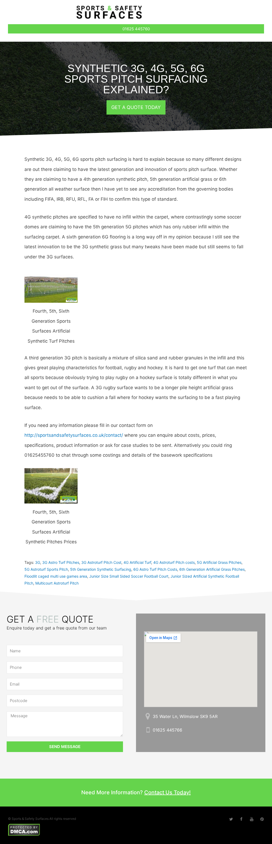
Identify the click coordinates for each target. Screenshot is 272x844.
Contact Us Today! (167, 792)
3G (37, 562)
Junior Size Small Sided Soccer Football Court (128, 576)
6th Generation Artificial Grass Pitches (212, 569)
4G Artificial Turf (137, 562)
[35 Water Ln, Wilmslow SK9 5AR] (148, 716)
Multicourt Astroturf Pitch (57, 583)
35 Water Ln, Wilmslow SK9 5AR (185, 716)
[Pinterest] (262, 819)
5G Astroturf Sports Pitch (46, 569)
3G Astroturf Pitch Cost (101, 562)
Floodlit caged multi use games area (55, 576)
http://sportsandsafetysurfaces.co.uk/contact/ (73, 435)
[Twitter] (231, 819)
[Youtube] (252, 819)
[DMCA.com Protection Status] (24, 829)
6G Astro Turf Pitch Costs (155, 569)
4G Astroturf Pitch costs (174, 562)
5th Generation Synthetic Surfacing (100, 569)
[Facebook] (241, 819)
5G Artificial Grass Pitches (219, 562)
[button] (240, 13)
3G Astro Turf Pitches (60, 562)
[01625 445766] (148, 730)
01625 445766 (167, 730)
